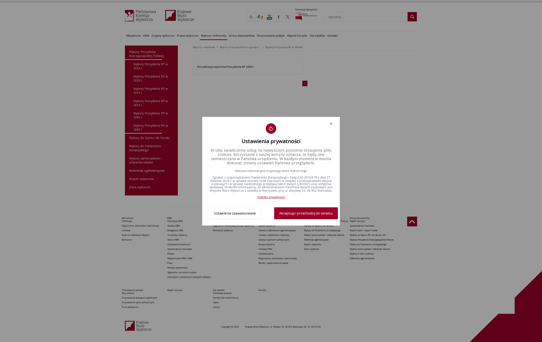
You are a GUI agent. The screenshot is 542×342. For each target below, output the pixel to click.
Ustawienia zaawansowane (235, 213)
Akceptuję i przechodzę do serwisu (306, 213)
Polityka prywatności (271, 197)
